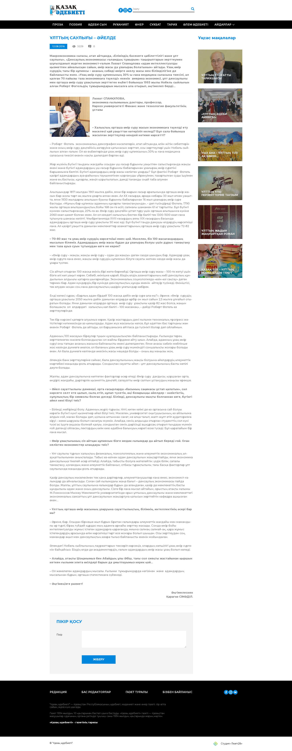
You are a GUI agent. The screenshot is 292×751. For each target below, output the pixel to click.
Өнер (139, 24)
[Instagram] (125, 10)
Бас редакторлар (96, 692)
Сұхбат (155, 24)
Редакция (58, 692)
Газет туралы (137, 692)
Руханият (121, 24)
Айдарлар (222, 24)
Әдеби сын (97, 24)
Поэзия (75, 24)
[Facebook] (120, 10)
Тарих (172, 24)
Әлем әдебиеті (195, 24)
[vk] (130, 10)
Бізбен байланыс (177, 692)
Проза (57, 24)
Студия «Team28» (231, 743)
